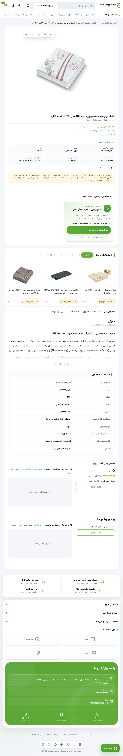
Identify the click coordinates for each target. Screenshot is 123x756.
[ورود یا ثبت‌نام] (13, 6)
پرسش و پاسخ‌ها (59, 311)
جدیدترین (38, 525)
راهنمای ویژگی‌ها (106, 135)
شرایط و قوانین (36, 735)
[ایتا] (49, 744)
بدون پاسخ (27, 525)
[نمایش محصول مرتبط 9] (76, 255)
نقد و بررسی (109, 311)
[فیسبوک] (61, 744)
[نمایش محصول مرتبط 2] (51, 255)
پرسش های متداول (19, 15)
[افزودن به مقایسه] (26, 34)
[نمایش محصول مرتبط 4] (58, 255)
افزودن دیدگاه (95, 487)
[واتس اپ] (55, 744)
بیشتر (88, 255)
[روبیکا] (43, 744)
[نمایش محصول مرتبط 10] (79, 255)
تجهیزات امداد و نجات (45, 15)
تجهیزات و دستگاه (82, 15)
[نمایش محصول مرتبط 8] (72, 255)
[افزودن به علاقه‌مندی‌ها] (51, 34)
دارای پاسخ (16, 525)
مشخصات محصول (91, 311)
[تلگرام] (73, 744)
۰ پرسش (95, 130)
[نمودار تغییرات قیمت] (32, 34)
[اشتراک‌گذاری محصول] (45, 34)
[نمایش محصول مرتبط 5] (61, 255)
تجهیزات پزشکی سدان (108, 23)
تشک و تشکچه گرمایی (87, 23)
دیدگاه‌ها (75, 311)
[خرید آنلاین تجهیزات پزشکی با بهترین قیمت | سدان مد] (109, 5)
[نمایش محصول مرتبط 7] (69, 255)
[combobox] (60, 5)
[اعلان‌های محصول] (38, 34)
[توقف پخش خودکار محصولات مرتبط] (41, 255)
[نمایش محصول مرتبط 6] (65, 255)
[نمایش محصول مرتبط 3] (54, 255)
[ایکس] (67, 744)
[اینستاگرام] (80, 744)
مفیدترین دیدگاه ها (16, 469)
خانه (93, 15)
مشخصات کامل (104, 168)
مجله (32, 15)
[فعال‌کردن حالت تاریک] (19, 6)
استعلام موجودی (96, 229)
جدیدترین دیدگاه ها (34, 469)
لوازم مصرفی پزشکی (64, 15)
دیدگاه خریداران (66, 474)
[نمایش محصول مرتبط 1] (47, 255)
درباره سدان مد (52, 735)
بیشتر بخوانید (63, 363)
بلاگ (82, 735)
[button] (61, 70)
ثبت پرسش (95, 532)
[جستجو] (28, 6)
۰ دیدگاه (103, 130)
